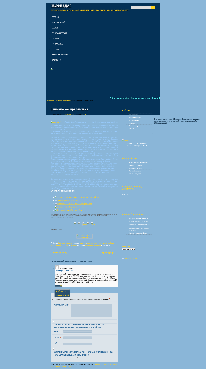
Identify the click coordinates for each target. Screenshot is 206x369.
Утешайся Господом (135, 168)
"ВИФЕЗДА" (61, 6)
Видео (55, 28)
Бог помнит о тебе (78, 207)
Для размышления (63, 100)
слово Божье (56, 245)
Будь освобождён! (78, 210)
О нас (145, 233)
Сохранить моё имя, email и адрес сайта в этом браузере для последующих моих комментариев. (84, 353)
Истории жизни (134, 120)
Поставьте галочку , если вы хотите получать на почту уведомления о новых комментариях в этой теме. (80, 326)
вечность (98, 243)
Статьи (131, 129)
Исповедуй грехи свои (83, 204)
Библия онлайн (59, 22)
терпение (65, 245)
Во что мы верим (59, 33)
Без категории (133, 115)
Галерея (55, 38)
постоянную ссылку (93, 245)
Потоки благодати (135, 171)
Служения (56, 60)
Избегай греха (73, 200)
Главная (55, 17)
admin (84, 114)
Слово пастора (134, 126)
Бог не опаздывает (135, 174)
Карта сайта (57, 44)
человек (73, 245)
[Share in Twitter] (76, 225)
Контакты (56, 49)
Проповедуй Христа (110, 252)
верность (91, 243)
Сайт (56, 343)
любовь (111, 243)
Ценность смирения (135, 165)
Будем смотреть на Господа (138, 162)
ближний (83, 243)
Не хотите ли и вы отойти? (88, 197)
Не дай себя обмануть (59, 252)
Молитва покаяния (60, 55)
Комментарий (61, 304)
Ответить (58, 286)
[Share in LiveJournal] (89, 225)
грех (105, 243)
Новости (132, 123)
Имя (57, 331)
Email (57, 337)
